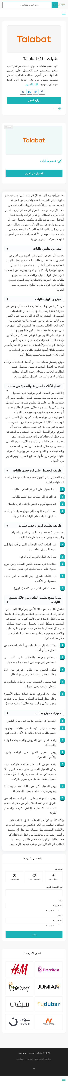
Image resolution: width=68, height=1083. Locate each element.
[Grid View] (55, 108)
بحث (54, 5)
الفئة (60, 900)
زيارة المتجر (34, 100)
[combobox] (53, 910)
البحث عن (58, 869)
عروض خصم (14, 879)
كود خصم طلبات (51, 161)
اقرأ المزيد (32, 84)
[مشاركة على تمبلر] (23, 92)
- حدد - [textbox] (50, 910)
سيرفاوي (22, 1053)
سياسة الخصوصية (43, 1059)
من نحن (29, 1059)
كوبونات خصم (53, 879)
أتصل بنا (20, 1059)
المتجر (60, 915)
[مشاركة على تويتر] (35, 92)
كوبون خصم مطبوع (34, 879)
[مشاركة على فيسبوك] (42, 92)
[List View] (59, 108)
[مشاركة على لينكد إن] (29, 92)
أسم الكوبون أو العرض (54, 887)
